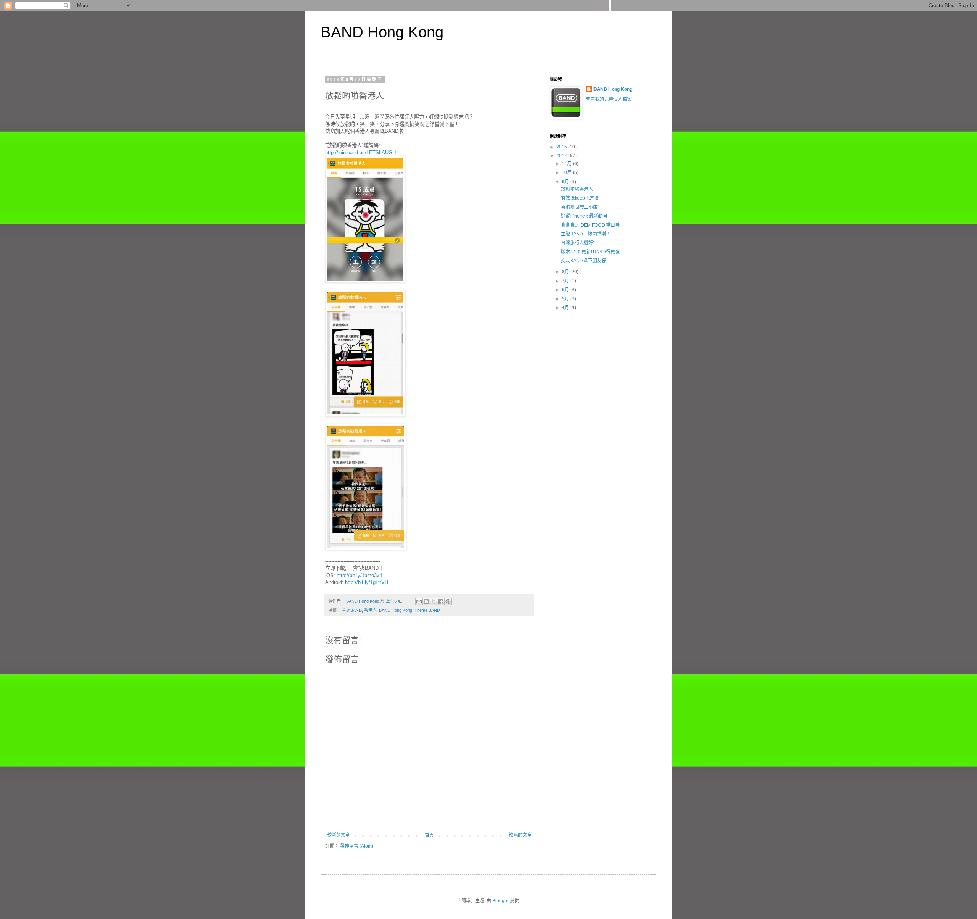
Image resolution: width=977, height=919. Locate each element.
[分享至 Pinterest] (448, 601)
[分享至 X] (433, 601)
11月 (567, 163)
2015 (562, 147)
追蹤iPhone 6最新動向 (584, 216)
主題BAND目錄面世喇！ (586, 234)
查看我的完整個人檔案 (609, 99)
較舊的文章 (520, 835)
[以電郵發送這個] (419, 601)
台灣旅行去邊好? (578, 242)
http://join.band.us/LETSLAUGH (360, 152)
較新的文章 (338, 835)
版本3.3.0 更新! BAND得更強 (590, 252)
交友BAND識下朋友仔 (583, 260)
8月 (566, 271)
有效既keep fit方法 (580, 198)
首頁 (429, 835)
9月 (566, 181)
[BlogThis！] (426, 601)
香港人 (370, 610)
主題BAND (352, 610)
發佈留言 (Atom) (356, 846)
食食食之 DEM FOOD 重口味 (590, 225)
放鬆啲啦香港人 (577, 189)
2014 (562, 155)
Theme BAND (427, 610)
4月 (566, 307)
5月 (566, 298)
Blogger (500, 900)
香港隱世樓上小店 (579, 207)
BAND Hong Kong (382, 32)
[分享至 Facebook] (441, 601)
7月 (566, 281)
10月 (567, 172)
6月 (566, 289)
